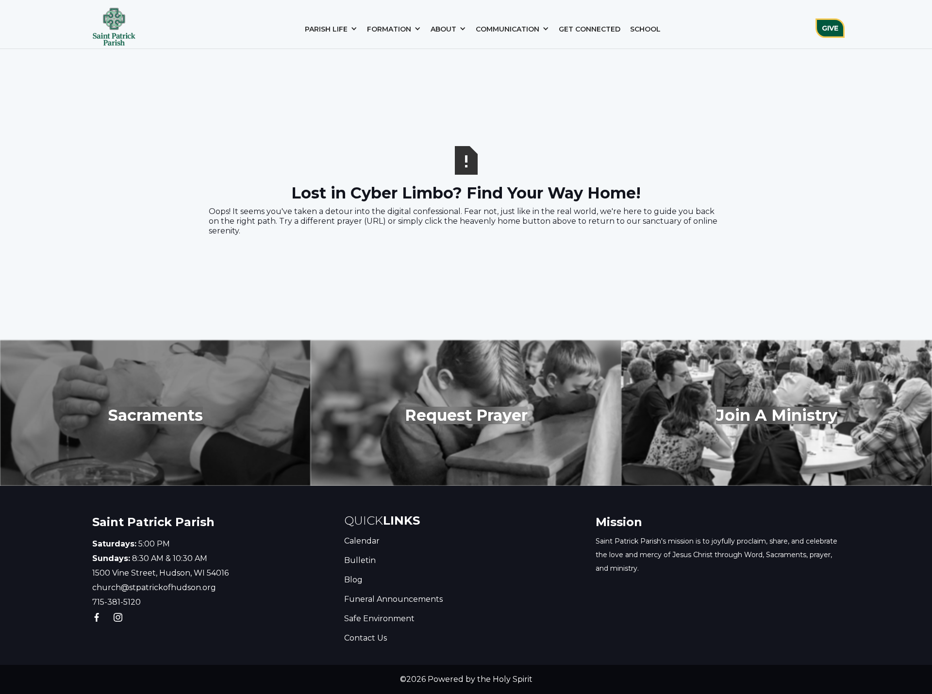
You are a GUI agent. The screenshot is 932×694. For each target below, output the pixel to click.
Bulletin (360, 560)
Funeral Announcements (393, 599)
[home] (114, 24)
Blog (353, 579)
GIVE (830, 28)
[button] (331, 29)
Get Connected (589, 29)
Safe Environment (379, 618)
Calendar (362, 540)
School (645, 29)
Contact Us (365, 638)
